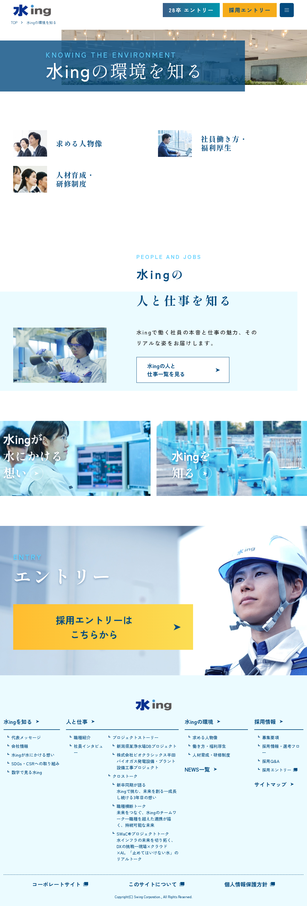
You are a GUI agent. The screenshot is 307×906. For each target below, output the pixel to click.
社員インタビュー (88, 749)
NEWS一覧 (197, 769)
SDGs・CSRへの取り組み (35, 763)
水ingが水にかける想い (33, 755)
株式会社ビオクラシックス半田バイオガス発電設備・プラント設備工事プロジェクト (146, 761)
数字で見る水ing (26, 772)
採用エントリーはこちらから (94, 627)
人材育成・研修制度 (211, 755)
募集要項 (270, 737)
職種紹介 (82, 737)
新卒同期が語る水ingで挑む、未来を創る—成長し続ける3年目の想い (147, 791)
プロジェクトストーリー (135, 737)
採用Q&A (270, 761)
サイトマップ (270, 784)
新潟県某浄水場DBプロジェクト (147, 746)
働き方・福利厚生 (209, 746)
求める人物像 (205, 737)
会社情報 (19, 746)
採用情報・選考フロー (281, 749)
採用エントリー (250, 10)
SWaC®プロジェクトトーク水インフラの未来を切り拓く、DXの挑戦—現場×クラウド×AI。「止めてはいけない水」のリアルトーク (147, 846)
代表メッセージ (26, 737)
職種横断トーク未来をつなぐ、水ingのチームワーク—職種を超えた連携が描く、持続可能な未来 (147, 815)
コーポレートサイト (56, 884)
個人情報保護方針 (245, 884)
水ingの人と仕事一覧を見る (166, 370)
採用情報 (265, 721)
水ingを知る (18, 721)
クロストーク (125, 776)
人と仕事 (77, 721)
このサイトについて (152, 884)
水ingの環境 (199, 721)
